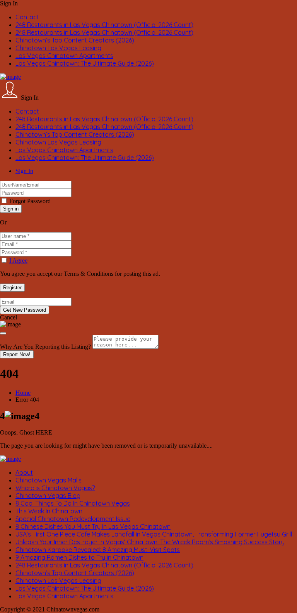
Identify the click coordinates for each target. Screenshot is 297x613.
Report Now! (17, 354)
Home (23, 392)
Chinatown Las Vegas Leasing (58, 48)
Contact (27, 17)
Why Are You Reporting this (45, 346)
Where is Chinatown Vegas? (55, 488)
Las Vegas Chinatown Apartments (64, 55)
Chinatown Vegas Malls (48, 480)
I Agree (18, 260)
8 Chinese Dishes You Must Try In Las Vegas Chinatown (93, 526)
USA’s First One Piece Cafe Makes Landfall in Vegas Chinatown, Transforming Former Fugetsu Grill (153, 534)
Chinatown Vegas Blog (47, 495)
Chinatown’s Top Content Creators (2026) (74, 40)
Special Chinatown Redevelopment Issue (72, 519)
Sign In (24, 171)
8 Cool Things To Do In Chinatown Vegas (72, 503)
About (24, 472)
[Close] (3, 333)
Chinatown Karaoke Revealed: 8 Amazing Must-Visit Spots (97, 550)
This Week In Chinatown (48, 511)
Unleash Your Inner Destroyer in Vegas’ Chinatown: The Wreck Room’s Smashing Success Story (150, 542)
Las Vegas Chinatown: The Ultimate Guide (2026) (84, 63)
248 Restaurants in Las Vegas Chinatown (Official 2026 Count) (104, 25)
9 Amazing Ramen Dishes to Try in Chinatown (79, 557)
